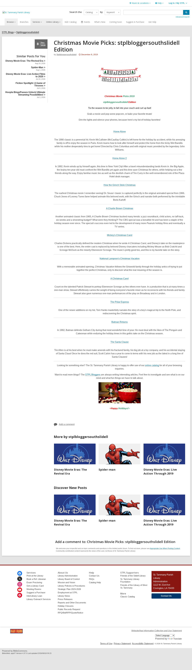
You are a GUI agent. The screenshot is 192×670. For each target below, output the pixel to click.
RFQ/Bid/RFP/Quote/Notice (70, 612)
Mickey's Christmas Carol (119, 235)
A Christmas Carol (119, 278)
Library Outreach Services (39, 599)
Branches (24, 22)
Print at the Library (35, 576)
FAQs (91, 579)
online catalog (152, 365)
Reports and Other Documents (72, 602)
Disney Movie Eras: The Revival (24, 61)
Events (87, 22)
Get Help (152, 22)
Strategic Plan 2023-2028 (69, 589)
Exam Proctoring (34, 582)
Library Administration (68, 576)
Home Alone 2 (119, 158)
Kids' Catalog (70, 22)
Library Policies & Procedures (71, 586)
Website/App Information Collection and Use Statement (156, 630)
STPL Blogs (8, 32)
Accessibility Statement (142, 643)
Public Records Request (69, 609)
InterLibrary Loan (34, 596)
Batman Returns (119, 322)
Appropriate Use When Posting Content (165, 548)
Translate (177, 639)
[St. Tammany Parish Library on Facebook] (19, 573)
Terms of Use (106, 643)
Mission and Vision (66, 582)
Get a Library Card (35, 586)
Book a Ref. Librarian (36, 579)
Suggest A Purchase (135, 22)
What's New (99, 22)
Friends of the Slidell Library (133, 576)
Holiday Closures (66, 606)
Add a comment (66, 424)
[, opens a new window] (16, 632)
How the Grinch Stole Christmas (119, 185)
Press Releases (65, 599)
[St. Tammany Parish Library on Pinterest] (19, 595)
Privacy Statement (122, 643)
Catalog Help (95, 582)
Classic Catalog (127, 596)
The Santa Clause (119, 342)
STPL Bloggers (92, 374)
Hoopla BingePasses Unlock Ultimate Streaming (25, 93)
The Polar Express (119, 302)
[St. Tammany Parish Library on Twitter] (19, 578)
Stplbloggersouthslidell (27, 32)
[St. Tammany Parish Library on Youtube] (19, 589)
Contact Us (94, 576)
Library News (64, 596)
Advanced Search (182, 17)
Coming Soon (115, 22)
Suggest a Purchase (36, 592)
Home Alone (119, 131)
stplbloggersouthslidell (66, 54)
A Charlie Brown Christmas (119, 208)
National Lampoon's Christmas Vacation (120, 258)
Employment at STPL (67, 592)
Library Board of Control (69, 579)
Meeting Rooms (34, 589)
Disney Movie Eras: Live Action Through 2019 (160, 471)
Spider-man (107, 469)
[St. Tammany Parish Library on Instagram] (19, 584)
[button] (139, 3)
